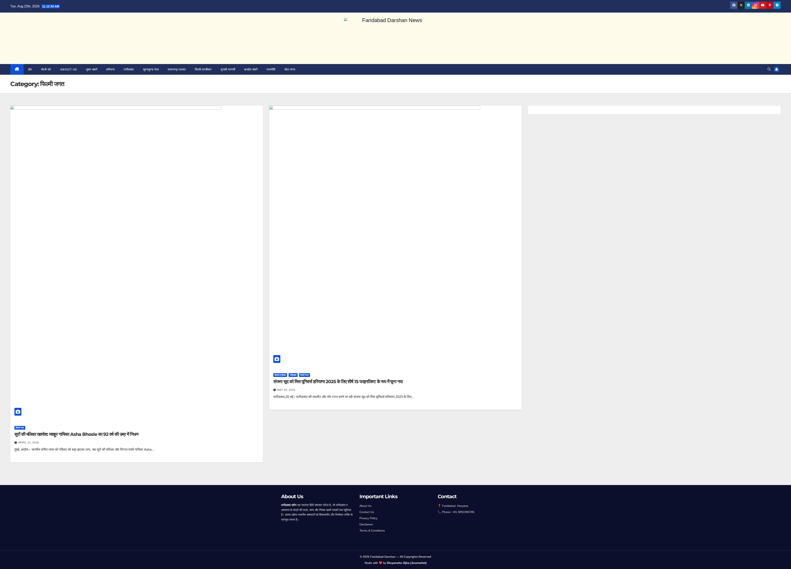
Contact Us (366, 512)
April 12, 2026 (28, 442)
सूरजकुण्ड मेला (151, 69)
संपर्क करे (46, 69)
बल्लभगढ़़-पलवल (177, 69)
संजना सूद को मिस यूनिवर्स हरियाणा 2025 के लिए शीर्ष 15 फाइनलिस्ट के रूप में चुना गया (338, 381)
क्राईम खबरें (250, 69)
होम (30, 69)
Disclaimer (366, 524)
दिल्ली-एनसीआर (203, 69)
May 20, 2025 (286, 389)
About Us (365, 505)
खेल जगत (289, 69)
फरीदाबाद (129, 69)
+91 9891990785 (463, 512)
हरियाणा (110, 69)
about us (68, 69)
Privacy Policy (368, 518)
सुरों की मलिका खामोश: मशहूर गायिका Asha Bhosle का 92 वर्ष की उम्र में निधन (76, 434)
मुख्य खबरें (91, 69)
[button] (769, 69)
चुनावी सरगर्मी (228, 69)
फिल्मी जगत (20, 428)
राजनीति (271, 69)
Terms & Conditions (372, 530)
